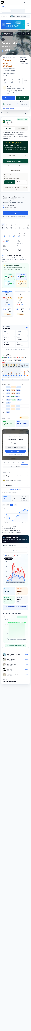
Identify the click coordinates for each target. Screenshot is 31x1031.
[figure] (15, 570)
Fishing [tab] (10, 128)
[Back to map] (3, 39)
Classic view (6, 11)
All (15, 504)
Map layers (18, 113)
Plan (2, 113)
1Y (11, 504)
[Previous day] (6, 550)
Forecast (9, 113)
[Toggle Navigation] (28, 2)
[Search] (24, 2)
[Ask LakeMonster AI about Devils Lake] (26, 87)
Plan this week (22, 165)
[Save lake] (28, 33)
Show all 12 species (15, 489)
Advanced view (18, 11)
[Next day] (25, 550)
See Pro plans (14, 213)
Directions (10, 97)
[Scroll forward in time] (28, 371)
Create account (19, 182)
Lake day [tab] (22, 128)
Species (27, 113)
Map (4, 7)
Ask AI (23, 97)
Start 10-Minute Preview (15, 447)
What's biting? (9, 165)
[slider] (15, 380)
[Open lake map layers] (19, 33)
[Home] (2, 2)
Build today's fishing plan (14, 161)
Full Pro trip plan (16, 170)
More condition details (8, 108)
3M (4, 504)
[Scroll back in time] (2, 371)
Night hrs (17, 360)
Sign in (10, 182)
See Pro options (15, 451)
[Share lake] (23, 33)
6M (8, 504)
